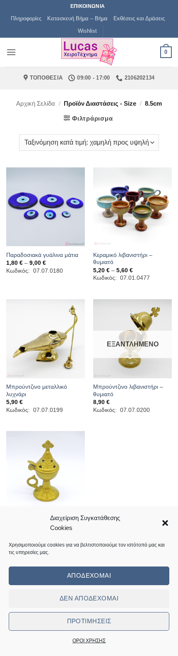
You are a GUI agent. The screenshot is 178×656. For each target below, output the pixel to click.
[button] (165, 523)
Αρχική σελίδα (35, 103)
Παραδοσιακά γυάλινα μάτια (42, 255)
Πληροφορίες (26, 18)
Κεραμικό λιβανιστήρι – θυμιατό (122, 259)
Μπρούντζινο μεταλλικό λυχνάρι (36, 390)
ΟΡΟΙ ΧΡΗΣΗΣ (89, 641)
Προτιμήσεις (89, 621)
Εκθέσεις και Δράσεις (139, 18)
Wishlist (87, 31)
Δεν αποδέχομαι (89, 598)
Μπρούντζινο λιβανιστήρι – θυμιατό (128, 390)
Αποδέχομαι (89, 575)
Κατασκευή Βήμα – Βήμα (77, 18)
